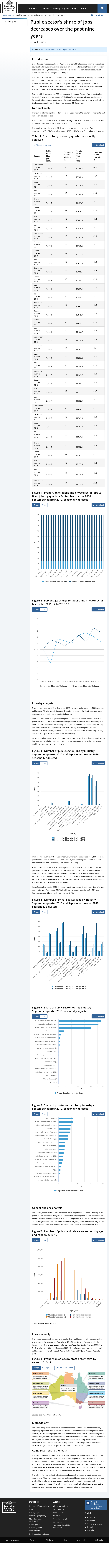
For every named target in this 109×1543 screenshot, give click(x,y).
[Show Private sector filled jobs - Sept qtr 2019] (69, 991)
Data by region (35, 1512)
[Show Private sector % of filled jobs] (82, 584)
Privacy (65, 1540)
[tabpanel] (68, 1391)
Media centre (58, 1512)
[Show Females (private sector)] (80, 1319)
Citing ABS (57, 1516)
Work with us (58, 1509)
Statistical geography (37, 1516)
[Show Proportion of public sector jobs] (69, 1095)
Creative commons (13, 1540)
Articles (12, 15)
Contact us (57, 1522)
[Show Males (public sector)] (55, 1317)
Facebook (91, 1517)
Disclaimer (50, 1540)
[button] (102, 8)
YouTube (90, 1530)
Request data (34, 1531)
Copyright (34, 1540)
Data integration (35, 1527)
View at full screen (43, 145)
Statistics (33, 8)
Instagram (91, 1521)
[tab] (36, 505)
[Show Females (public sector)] (80, 1317)
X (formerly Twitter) (95, 1524)
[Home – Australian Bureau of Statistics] (9, 1506)
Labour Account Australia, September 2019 (58, 49)
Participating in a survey (64, 8)
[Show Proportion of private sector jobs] (68, 1193)
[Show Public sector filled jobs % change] (52, 688)
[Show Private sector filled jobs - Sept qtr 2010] (69, 989)
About (84, 8)
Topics (31, 1509)
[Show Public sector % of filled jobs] (54, 584)
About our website (60, 1506)
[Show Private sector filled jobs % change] (84, 688)
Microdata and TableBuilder (35, 1520)
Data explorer (34, 1524)
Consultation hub (60, 1519)
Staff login (99, 1540)
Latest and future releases (39, 1506)
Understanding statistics (39, 1534)
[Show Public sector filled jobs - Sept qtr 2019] (68, 842)
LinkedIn (90, 1527)
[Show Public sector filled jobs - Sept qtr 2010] (68, 840)
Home (4, 15)
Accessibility (81, 1540)
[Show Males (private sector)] (56, 1319)
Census (45, 8)
